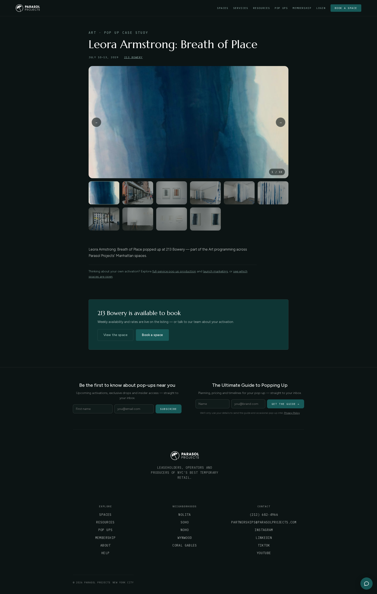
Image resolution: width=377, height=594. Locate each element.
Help (105, 553)
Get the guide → (286, 404)
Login (321, 8)
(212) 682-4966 (264, 515)
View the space (115, 335)
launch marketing (215, 271)
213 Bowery (133, 57)
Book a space (346, 8)
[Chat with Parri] (366, 583)
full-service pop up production (174, 271)
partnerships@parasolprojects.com (263, 522)
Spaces (222, 8)
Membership (302, 8)
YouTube (264, 553)
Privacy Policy (292, 412)
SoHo (185, 522)
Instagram (264, 530)
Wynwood (185, 538)
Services (240, 8)
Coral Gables (184, 545)
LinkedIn (264, 538)
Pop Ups (281, 8)
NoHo (185, 530)
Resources (261, 8)
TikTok (264, 545)
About (105, 545)
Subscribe (168, 409)
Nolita (184, 515)
